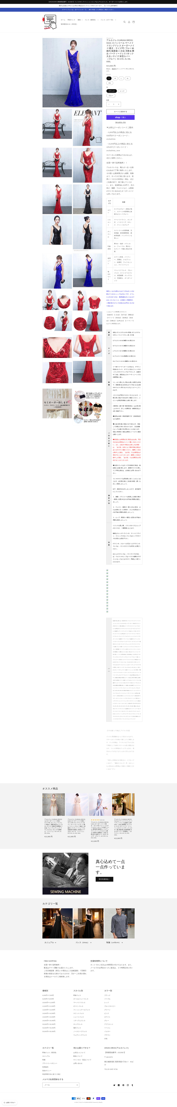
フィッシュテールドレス (81, 1010)
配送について (77, 1056)
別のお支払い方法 (120, 122)
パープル (107, 999)
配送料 (114, 69)
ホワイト (107, 1017)
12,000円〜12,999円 (48, 1006)
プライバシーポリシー (49, 1063)
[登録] (77, 1085)
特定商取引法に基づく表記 (51, 1074)
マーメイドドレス (79, 1002)
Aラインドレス (78, 1006)
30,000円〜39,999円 (48, 1024)
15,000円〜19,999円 (48, 1017)
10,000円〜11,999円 (48, 1002)
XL (128, 78)
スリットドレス (78, 1013)
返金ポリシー (46, 1071)
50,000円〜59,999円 (48, 1031)
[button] (79, 20)
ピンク (106, 1013)
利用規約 (45, 1067)
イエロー (107, 1031)
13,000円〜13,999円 (48, 1010)
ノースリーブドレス (80, 1031)
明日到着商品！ (104, 879)
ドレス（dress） (82, 942)
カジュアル (49, 942)
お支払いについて (79, 1052)
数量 (107, 100)
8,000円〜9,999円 (48, 999)
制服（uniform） (113, 942)
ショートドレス (78, 1017)
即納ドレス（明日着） (49, 1052)
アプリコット (108, 1024)
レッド (122, 91)
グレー (106, 1020)
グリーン (107, 1010)
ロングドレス (77, 1024)
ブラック (112, 91)
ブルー (111, 96)
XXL (110, 83)
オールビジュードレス (80, 999)
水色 (105, 1039)
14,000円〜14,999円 (48, 1013)
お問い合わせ (77, 1063)
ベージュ (107, 1028)
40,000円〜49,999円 (48, 1028)
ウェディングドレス (80, 1035)
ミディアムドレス (79, 1020)
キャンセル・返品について (82, 1060)
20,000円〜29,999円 (48, 1020)
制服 (43, 1060)
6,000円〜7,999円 (48, 995)
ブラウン (107, 1035)
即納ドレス (77, 995)
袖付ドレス (77, 1028)
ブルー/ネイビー (109, 1006)
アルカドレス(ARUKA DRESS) (85, 1102)
